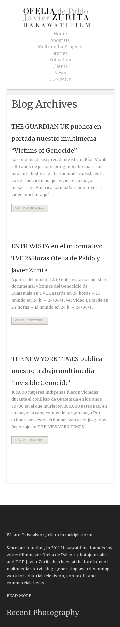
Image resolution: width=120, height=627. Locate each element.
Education (60, 60)
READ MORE (19, 595)
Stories (60, 53)
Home (60, 34)
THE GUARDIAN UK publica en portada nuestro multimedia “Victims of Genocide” (56, 138)
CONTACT (60, 79)
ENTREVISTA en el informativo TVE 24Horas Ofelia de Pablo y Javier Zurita (57, 258)
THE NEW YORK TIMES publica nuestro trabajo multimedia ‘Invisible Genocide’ (56, 371)
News (60, 73)
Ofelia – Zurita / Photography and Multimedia (61, 17)
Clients (60, 66)
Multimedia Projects (60, 47)
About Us (60, 40)
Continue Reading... (29, 207)
